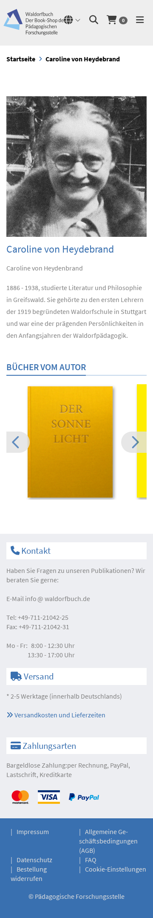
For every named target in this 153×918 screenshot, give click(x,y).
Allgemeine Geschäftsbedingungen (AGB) (108, 841)
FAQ (90, 859)
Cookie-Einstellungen (115, 869)
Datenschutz (34, 859)
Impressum (33, 831)
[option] (76, 443)
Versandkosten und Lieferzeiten (59, 715)
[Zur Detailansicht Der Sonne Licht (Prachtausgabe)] (76, 442)
